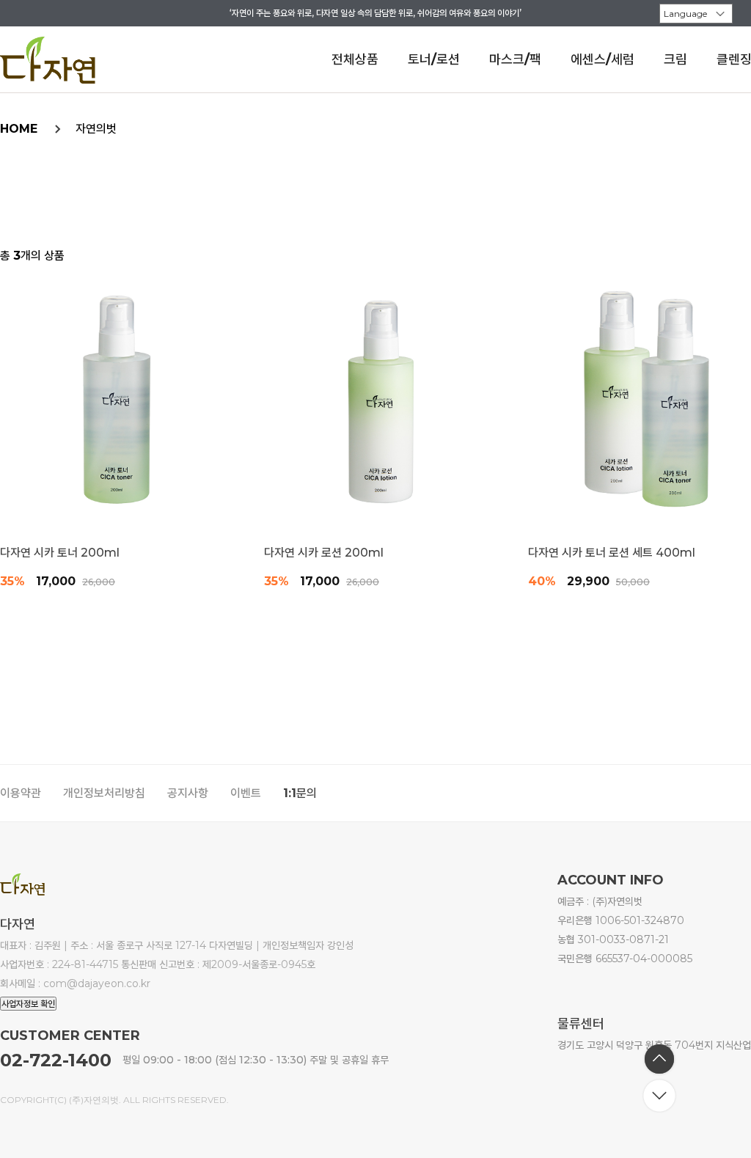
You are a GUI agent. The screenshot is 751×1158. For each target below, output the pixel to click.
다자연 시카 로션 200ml (324, 553)
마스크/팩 (515, 59)
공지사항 (187, 793)
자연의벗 (96, 129)
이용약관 (20, 793)
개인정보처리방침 (104, 793)
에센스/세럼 (602, 59)
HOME (18, 129)
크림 (675, 59)
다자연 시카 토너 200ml (60, 553)
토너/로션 (434, 59)
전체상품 (354, 59)
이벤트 (245, 793)
